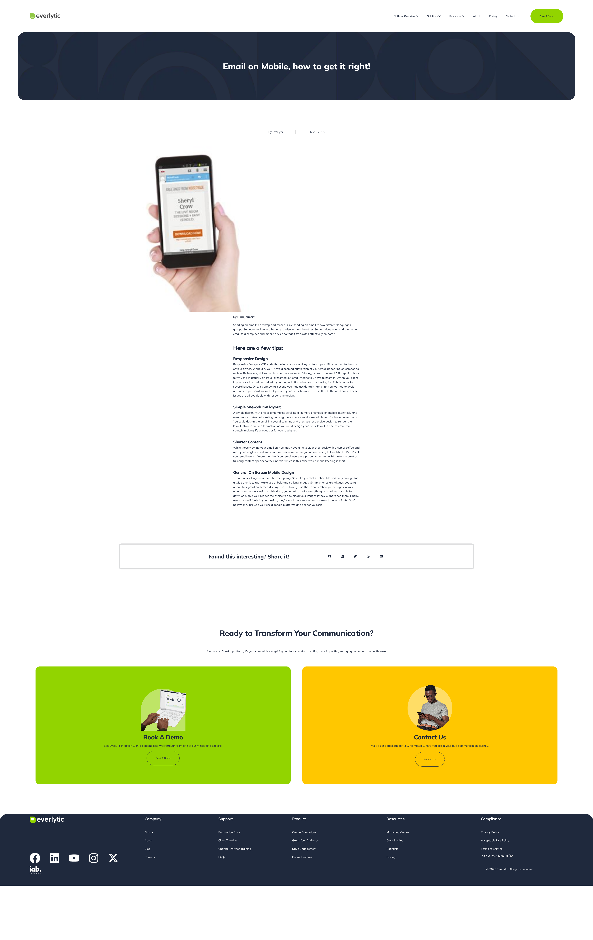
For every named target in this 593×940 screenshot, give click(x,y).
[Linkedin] (54, 885)
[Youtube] (74, 885)
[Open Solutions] (439, 16)
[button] (329, 556)
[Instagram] (93, 885)
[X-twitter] (113, 885)
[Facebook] (35, 885)
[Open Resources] (463, 16)
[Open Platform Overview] (417, 16)
